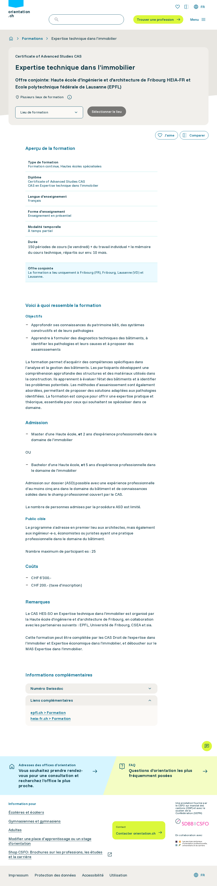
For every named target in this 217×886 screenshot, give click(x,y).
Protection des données (55, 875)
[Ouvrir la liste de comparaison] (186, 7)
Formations (32, 38)
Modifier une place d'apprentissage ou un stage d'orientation (49, 841)
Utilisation (118, 875)
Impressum (18, 875)
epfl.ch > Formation (48, 712)
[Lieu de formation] (49, 112)
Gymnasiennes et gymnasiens (34, 821)
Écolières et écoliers (26, 812)
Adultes (15, 830)
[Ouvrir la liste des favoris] (177, 7)
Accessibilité (93, 875)
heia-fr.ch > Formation (51, 718)
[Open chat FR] (207, 746)
